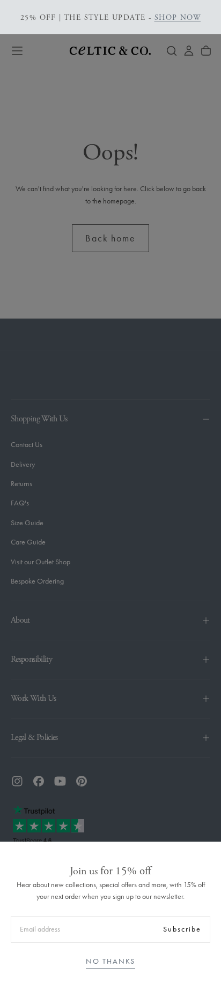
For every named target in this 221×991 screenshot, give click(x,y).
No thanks (110, 961)
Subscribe (182, 929)
